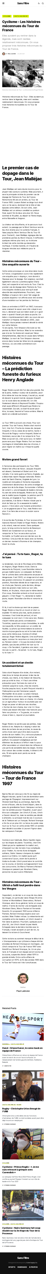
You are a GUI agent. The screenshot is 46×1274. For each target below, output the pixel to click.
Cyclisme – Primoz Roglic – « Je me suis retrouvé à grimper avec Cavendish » (20, 1170)
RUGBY (19, 1104)
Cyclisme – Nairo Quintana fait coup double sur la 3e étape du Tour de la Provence (21, 1231)
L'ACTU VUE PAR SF (21, 16)
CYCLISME (6, 16)
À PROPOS (33, 1267)
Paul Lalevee (23, 991)
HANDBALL (6, 1044)
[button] (3, 3)
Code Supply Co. (32, 1262)
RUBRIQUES (22, 1267)
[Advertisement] (23, 135)
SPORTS (11, 1267)
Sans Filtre (23, 3)
